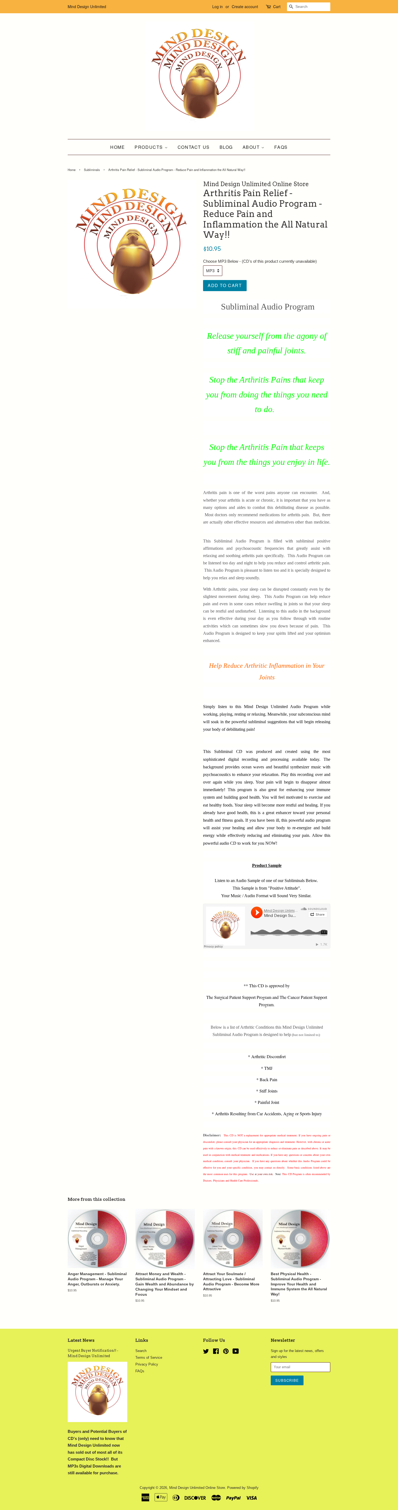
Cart (276, 6)
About (252, 147)
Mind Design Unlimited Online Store (197, 1488)
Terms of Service (148, 1358)
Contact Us (194, 147)
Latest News (81, 1340)
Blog (226, 147)
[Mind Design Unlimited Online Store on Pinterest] (226, 1352)
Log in (217, 6)
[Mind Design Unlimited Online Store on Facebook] (216, 1352)
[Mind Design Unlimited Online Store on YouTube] (236, 1352)
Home (117, 147)
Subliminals (92, 169)
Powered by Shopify (243, 1488)
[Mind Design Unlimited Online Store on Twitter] (206, 1352)
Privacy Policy (146, 1364)
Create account (245, 6)
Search (140, 1351)
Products (149, 147)
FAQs (281, 147)
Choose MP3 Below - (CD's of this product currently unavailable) (260, 261)
